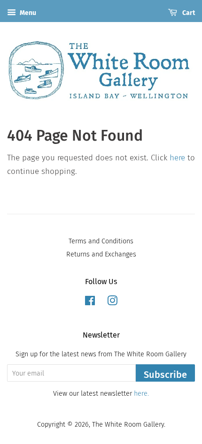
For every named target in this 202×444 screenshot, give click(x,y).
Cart (188, 13)
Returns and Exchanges (101, 254)
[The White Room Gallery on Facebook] (90, 302)
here (177, 158)
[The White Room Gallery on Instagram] (112, 302)
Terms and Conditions (101, 241)
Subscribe (165, 374)
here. (141, 393)
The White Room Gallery (128, 424)
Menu (27, 13)
